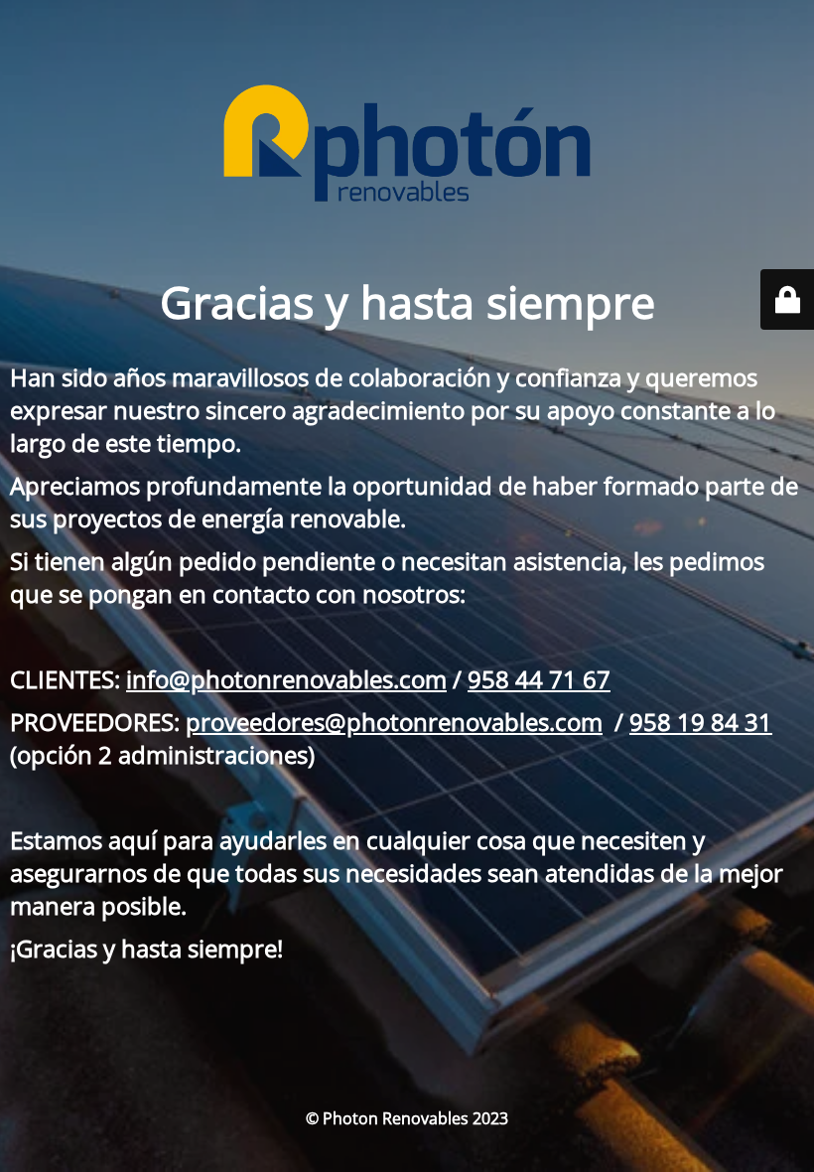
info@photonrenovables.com (286, 678)
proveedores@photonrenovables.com (394, 721)
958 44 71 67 (539, 678)
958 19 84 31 (700, 721)
